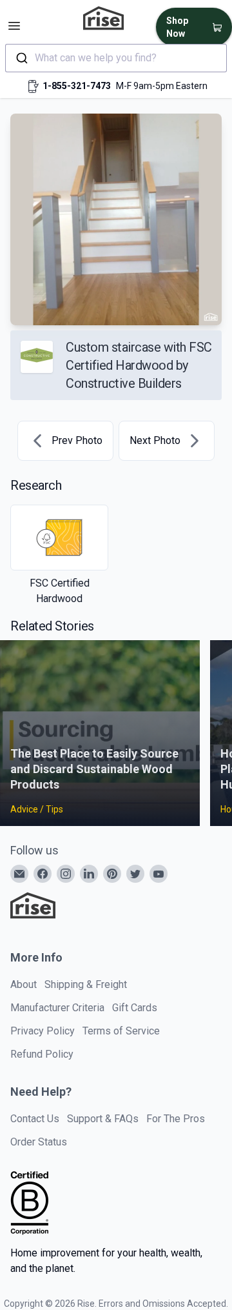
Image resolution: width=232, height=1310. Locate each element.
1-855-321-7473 (77, 86)
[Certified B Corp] (29, 1203)
